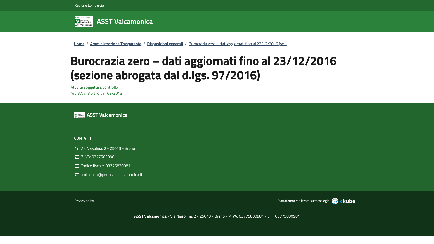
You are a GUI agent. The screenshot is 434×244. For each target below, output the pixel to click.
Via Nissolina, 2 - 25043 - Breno (123, 147)
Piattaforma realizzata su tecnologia (317, 200)
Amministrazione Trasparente (115, 44)
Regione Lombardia (89, 5)
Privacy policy (84, 200)
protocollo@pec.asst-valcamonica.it (111, 174)
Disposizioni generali (165, 44)
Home (79, 44)
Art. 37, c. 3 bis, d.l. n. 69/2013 (96, 93)
